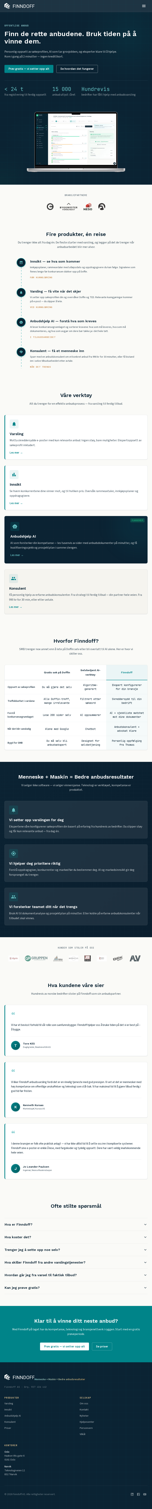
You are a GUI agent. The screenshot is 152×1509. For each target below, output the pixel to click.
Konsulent (10, 1422)
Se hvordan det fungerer (77, 69)
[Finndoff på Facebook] (138, 1494)
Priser (7, 1428)
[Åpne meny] (144, 6)
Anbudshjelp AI (12, 1416)
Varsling (8, 1403)
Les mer (16, 453)
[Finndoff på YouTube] (145, 1494)
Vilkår (83, 1434)
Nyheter (84, 1416)
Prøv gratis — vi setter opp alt (29, 69)
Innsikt (8, 1410)
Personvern (86, 1428)
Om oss (84, 1403)
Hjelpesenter (87, 1422)
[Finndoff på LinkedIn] (132, 1494)
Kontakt (84, 1410)
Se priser (102, 1346)
